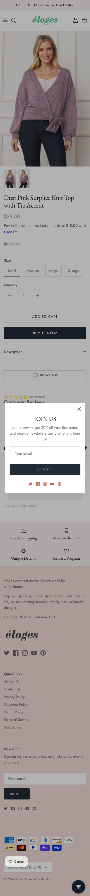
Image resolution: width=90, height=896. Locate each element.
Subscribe (45, 469)
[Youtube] (52, 484)
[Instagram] (45, 484)
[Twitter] (30, 484)
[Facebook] (38, 484)
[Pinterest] (59, 484)
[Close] (79, 409)
